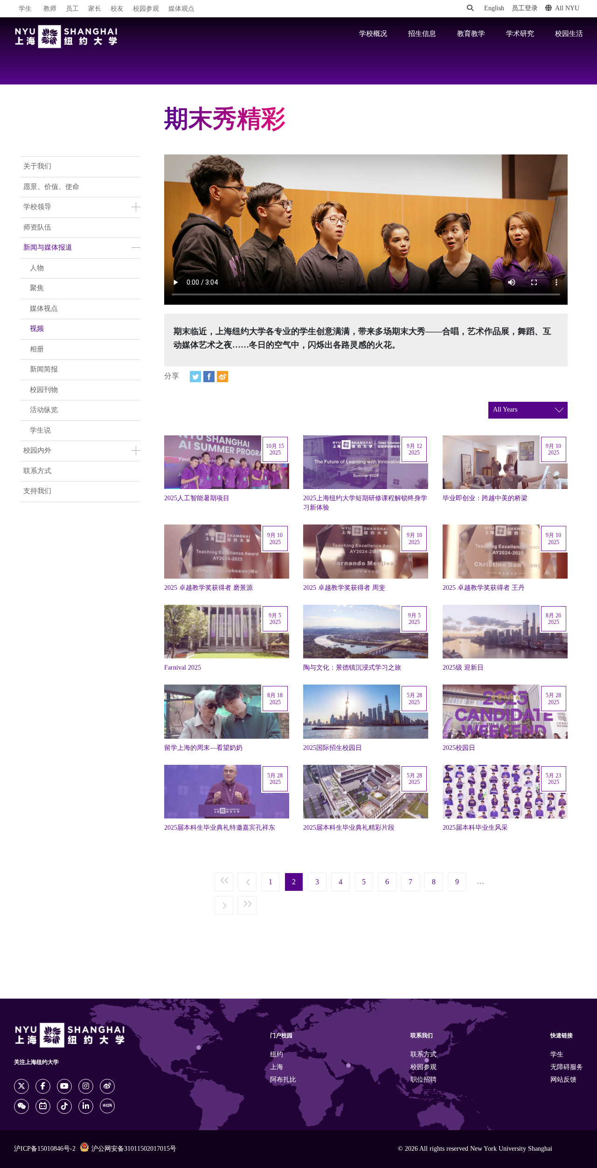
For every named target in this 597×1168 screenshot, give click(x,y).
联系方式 (37, 471)
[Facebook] (209, 376)
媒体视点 (44, 309)
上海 (276, 1067)
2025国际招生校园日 (332, 748)
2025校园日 (459, 748)
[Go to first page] (224, 882)
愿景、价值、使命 (51, 187)
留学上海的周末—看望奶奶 (203, 748)
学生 (25, 9)
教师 (49, 9)
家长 (94, 9)
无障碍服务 (566, 1067)
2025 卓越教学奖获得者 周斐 (344, 588)
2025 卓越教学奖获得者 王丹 (484, 588)
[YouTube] (64, 1086)
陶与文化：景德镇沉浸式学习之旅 (352, 667)
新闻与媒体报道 (47, 248)
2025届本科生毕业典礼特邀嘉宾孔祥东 (219, 828)
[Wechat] (21, 1106)
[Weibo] (222, 376)
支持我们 (37, 491)
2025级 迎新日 (463, 667)
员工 (72, 9)
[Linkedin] (85, 1106)
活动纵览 (44, 410)
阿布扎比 (283, 1080)
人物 (37, 268)
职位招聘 (423, 1080)
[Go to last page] (247, 905)
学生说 (40, 430)
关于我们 (37, 166)
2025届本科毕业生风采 (475, 828)
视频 (37, 329)
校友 (117, 9)
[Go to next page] (224, 905)
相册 (37, 349)
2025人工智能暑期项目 (196, 498)
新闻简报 (44, 369)
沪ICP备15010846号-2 (45, 1149)
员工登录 (525, 8)
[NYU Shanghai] (66, 36)
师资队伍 (37, 227)
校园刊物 (44, 390)
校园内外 (37, 451)
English (494, 8)
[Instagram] (85, 1086)
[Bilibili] (42, 1106)
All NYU (567, 8)
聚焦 (37, 288)
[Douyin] (64, 1106)
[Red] (107, 1105)
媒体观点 (181, 9)
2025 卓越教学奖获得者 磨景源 (208, 588)
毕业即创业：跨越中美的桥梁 (485, 498)
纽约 (276, 1054)
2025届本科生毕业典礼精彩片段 (349, 828)
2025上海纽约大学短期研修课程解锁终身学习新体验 (365, 503)
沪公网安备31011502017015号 (133, 1149)
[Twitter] (195, 376)
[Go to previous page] (247, 882)
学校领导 (37, 207)
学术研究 (520, 34)
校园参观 (146, 9)
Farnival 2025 (182, 667)
